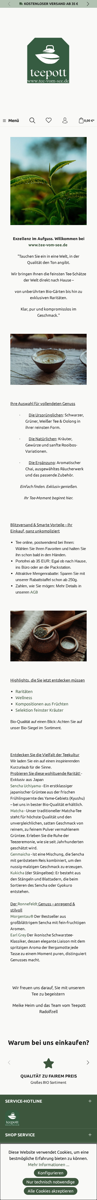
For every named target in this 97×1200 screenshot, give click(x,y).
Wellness (24, 697)
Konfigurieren (50, 1172)
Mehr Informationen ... (48, 1164)
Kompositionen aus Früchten (42, 704)
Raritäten (24, 691)
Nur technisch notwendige (50, 1182)
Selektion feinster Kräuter (39, 710)
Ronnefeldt (28, 904)
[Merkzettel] (48, 121)
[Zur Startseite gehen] (48, 60)
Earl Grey (18, 935)
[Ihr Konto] (65, 121)
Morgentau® (21, 916)
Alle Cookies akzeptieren (50, 1191)
